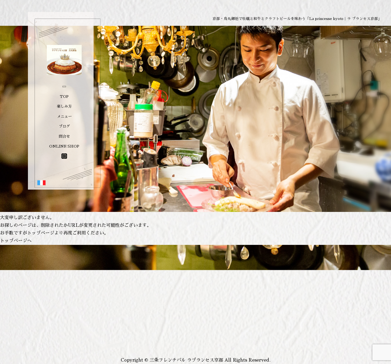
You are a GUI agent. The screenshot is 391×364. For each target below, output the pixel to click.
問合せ (64, 136)
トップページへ (16, 241)
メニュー (64, 116)
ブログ (64, 126)
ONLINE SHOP (64, 146)
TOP (64, 96)
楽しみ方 (64, 106)
